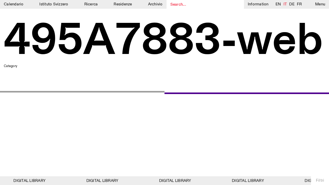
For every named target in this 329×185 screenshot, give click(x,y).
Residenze (123, 4)
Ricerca (91, 4)
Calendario (14, 4)
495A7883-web (163, 41)
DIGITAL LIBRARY (28, 180)
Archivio (155, 4)
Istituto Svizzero (53, 4)
